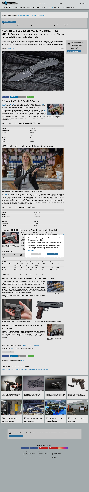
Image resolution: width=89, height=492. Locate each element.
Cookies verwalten (36, 253)
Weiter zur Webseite (52, 253)
